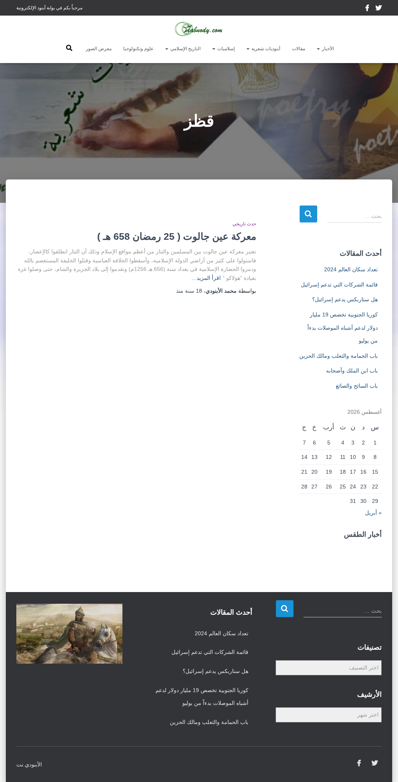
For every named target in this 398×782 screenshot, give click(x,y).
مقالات (298, 48)
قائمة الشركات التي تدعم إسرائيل (339, 284)
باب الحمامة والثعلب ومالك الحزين (338, 356)
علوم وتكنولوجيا (138, 48)
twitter (378, 9)
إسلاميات (225, 48)
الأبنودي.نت (29, 764)
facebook (367, 9)
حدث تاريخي (244, 224)
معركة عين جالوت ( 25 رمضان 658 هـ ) (176, 236)
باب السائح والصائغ (357, 386)
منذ (189, 291)
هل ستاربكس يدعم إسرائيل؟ (345, 299)
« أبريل (373, 513)
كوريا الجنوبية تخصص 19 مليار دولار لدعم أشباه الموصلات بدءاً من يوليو (342, 327)
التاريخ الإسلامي (185, 48)
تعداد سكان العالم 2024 (351, 269)
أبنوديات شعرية (265, 48)
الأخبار (327, 48)
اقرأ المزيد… (206, 278)
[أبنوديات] (198, 29)
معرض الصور (99, 48)
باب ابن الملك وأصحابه (352, 370)
